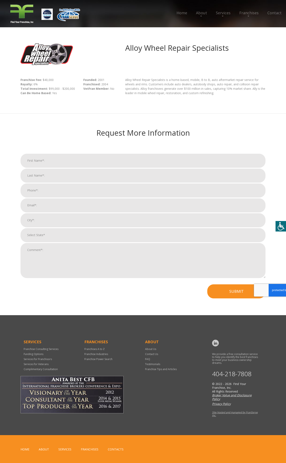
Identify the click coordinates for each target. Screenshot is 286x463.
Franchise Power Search (98, 359)
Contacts (116, 449)
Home (181, 12)
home (25, 449)
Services (223, 12)
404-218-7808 (231, 374)
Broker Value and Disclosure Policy (232, 397)
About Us (150, 349)
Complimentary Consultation (41, 369)
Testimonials (152, 364)
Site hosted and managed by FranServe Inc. (235, 414)
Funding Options (33, 354)
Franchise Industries (96, 354)
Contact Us (151, 354)
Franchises (249, 12)
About (201, 12)
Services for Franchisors (38, 359)
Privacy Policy (221, 404)
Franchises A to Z (94, 349)
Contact (274, 12)
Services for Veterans (36, 364)
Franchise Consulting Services (41, 349)
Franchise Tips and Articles (161, 369)
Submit (236, 291)
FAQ (147, 359)
